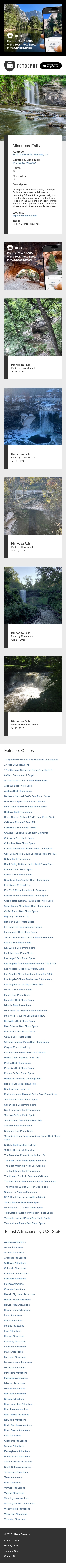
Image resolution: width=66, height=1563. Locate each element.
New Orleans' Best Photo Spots (21, 1026)
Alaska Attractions (13, 1247)
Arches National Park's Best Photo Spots (26, 780)
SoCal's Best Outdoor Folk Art (20, 1144)
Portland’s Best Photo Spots (19, 1073)
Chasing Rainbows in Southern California (26, 832)
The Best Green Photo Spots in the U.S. (25, 1160)
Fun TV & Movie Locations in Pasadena (25, 890)
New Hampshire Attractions (18, 1404)
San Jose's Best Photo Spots (19, 1115)
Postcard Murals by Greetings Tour (22, 1078)
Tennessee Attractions (16, 1472)
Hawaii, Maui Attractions (17, 1304)
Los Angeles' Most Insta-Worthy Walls (24, 968)
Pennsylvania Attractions (17, 1451)
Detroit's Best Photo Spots (18, 874)
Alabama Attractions (15, 1242)
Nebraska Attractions (15, 1393)
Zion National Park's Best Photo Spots (24, 1223)
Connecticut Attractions (16, 1273)
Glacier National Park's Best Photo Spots (26, 895)
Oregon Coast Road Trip (17, 1047)
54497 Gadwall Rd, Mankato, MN (30, 154)
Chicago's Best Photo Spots (19, 838)
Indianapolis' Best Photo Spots (20, 932)
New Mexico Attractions (16, 1414)
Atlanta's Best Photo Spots (18, 785)
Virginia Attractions (14, 1493)
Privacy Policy (11, 1545)
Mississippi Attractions (16, 1378)
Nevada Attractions (14, 1399)
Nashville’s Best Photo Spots (19, 1021)
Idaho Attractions (13, 1315)
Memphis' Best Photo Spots (19, 1000)
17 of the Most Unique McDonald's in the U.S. (28, 770)
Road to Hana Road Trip (17, 1089)
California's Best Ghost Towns (20, 827)
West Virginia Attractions (17, 1508)
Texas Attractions (13, 1477)
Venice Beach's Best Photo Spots (22, 1202)
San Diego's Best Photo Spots (20, 1104)
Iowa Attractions (12, 1331)
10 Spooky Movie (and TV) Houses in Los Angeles (31, 759)
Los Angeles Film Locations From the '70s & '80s (30, 963)
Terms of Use (11, 1551)
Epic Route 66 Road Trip (17, 885)
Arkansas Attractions (15, 1257)
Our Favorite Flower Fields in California (25, 1052)
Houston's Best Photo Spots (19, 921)
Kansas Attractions (14, 1336)
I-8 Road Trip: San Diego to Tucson (23, 927)
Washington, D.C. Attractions (19, 1503)
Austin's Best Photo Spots (18, 791)
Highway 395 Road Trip (16, 916)
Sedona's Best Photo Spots (18, 1130)
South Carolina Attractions (18, 1461)
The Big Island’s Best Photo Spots (22, 1171)
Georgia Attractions (14, 1289)
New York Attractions (15, 1419)
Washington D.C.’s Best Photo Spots (23, 1207)
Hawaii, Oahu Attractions (17, 1310)
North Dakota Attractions (17, 1430)
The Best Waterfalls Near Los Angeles (24, 1165)
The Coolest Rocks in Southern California (26, 1176)
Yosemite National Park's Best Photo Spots (27, 1218)
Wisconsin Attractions (15, 1514)
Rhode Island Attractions (17, 1456)
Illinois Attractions (13, 1320)
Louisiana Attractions (15, 1346)
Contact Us (10, 1556)
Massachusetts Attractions (18, 1362)
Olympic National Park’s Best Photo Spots (26, 1042)
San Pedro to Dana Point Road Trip (23, 1120)
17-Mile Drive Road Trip (17, 764)
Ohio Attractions (12, 1435)
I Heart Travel (11, 1540)
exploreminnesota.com (25, 215)
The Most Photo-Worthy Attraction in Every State (30, 1181)
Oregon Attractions (14, 1446)
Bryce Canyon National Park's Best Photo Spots (29, 817)
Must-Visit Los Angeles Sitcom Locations (25, 1010)
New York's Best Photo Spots (19, 1031)
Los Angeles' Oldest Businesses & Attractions (28, 979)
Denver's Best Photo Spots (18, 869)
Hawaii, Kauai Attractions (17, 1299)
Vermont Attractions (14, 1487)
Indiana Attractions (14, 1325)
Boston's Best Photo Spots (18, 812)
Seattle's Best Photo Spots (18, 1125)
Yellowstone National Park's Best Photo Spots (28, 1212)
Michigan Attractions (15, 1367)
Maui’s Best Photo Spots (17, 995)
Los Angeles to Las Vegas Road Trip (23, 984)
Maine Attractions (13, 1351)
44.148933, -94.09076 (25, 162)
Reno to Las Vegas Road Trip (20, 1083)
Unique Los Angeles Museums (20, 1192)
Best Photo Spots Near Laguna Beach (24, 801)
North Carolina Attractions (18, 1425)
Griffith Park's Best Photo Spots (21, 911)
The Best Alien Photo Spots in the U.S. (24, 1155)
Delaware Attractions (15, 1278)
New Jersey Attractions (16, 1409)
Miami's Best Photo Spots (17, 1005)
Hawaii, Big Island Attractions (19, 1294)
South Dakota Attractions (17, 1467)
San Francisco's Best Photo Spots (22, 1110)
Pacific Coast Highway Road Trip (21, 1057)
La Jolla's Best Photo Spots (18, 953)
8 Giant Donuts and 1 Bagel (19, 775)
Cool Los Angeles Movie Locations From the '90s (30, 853)
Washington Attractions (16, 1498)
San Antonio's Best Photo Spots (21, 1099)
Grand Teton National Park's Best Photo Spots (28, 900)
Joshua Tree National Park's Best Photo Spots (28, 937)
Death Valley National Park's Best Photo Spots (28, 864)
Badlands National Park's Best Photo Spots (27, 796)
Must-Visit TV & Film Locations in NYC (24, 1015)
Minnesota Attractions (15, 1372)
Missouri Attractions (14, 1383)
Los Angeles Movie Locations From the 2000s (28, 974)
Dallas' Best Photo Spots (17, 859)
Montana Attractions (15, 1388)
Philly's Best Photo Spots (17, 1063)
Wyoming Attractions (15, 1519)
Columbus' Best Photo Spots (19, 843)
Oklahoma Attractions (15, 1440)
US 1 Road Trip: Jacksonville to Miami (24, 1197)
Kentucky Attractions (15, 1341)
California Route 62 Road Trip (20, 822)
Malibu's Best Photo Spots (18, 989)
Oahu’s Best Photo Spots (17, 1036)
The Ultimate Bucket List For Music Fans (26, 1186)
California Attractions (15, 1263)
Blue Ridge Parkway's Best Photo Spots (25, 806)
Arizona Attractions (14, 1252)
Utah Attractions (12, 1482)
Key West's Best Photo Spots (19, 947)
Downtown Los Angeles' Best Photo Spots (26, 879)
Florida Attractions (14, 1283)
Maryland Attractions (15, 1357)
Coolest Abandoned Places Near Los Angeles (28, 848)
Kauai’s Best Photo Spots (17, 942)
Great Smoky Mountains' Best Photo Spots (27, 906)
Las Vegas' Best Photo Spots (19, 958)
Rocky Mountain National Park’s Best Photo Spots (30, 1094)
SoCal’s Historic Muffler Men (19, 1150)
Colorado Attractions (15, 1268)
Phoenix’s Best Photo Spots (19, 1068)
